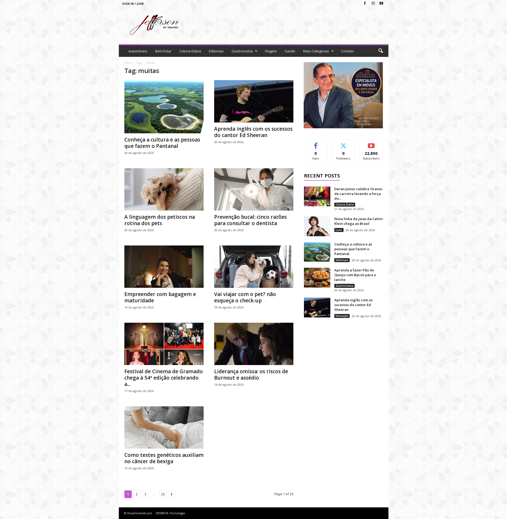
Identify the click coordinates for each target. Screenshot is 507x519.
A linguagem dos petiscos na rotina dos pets (159, 220)
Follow (343, 143)
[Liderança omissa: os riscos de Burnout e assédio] (253, 344)
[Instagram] (373, 3)
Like (316, 143)
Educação (342, 316)
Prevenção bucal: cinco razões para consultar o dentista (250, 220)
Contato (347, 51)
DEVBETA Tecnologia (170, 513)
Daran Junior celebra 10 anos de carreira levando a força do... (358, 193)
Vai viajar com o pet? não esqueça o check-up (245, 297)
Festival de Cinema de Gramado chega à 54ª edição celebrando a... (163, 378)
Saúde (290, 51)
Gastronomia (242, 51)
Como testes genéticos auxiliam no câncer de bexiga (164, 458)
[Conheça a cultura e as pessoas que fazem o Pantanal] (164, 106)
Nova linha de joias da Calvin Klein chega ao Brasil (358, 221)
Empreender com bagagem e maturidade (160, 297)
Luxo (339, 230)
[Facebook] (365, 3)
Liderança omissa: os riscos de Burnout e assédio (251, 374)
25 (163, 494)
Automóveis (137, 51)
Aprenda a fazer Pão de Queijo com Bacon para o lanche (355, 275)
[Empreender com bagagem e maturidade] (164, 266)
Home (128, 63)
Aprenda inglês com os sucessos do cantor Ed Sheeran (253, 132)
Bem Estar (163, 51)
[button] (380, 51)
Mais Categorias (316, 51)
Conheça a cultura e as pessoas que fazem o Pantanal (162, 142)
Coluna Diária (190, 51)
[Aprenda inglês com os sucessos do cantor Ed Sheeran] (253, 101)
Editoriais (216, 51)
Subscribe (371, 143)
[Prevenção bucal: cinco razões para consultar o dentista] (253, 189)
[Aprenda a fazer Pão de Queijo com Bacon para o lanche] (317, 278)
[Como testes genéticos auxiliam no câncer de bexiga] (164, 427)
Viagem (271, 51)
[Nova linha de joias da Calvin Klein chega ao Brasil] (317, 226)
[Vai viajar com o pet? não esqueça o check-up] (253, 266)
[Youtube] (381, 3)
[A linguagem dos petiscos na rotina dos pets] (164, 189)
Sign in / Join (133, 4)
